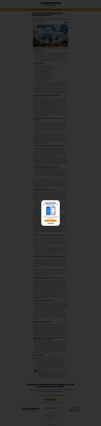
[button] (57, 201)
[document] (50, 213)
